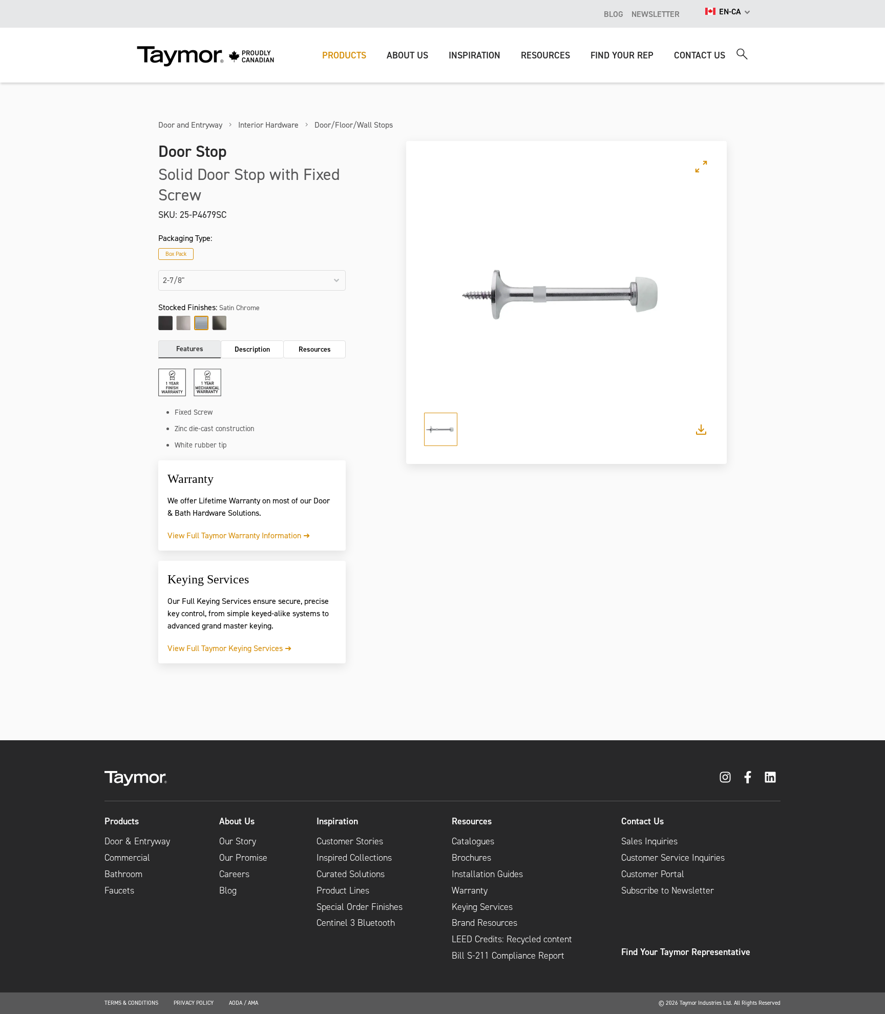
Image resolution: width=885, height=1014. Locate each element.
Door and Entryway (190, 124)
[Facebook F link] (748, 777)
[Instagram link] (725, 777)
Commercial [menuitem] (127, 857)
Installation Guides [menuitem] (487, 874)
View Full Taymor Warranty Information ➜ (238, 535)
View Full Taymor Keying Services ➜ (229, 648)
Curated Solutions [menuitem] (351, 874)
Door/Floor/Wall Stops (353, 124)
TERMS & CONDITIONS (131, 1002)
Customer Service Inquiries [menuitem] (673, 857)
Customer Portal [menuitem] (652, 874)
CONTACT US (699, 55)
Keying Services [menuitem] (482, 906)
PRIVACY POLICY (194, 1002)
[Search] (742, 54)
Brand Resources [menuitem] (484, 922)
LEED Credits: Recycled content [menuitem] (512, 939)
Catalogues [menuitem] (473, 841)
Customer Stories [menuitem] (350, 841)
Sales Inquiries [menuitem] (649, 841)
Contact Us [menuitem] (642, 821)
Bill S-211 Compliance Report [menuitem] (508, 955)
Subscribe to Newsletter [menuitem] (667, 890)
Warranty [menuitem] (470, 890)
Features (189, 348)
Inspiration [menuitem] (337, 821)
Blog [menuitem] (228, 890)
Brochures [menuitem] (471, 857)
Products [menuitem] (121, 821)
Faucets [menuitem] (119, 890)
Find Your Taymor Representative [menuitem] (685, 952)
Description (252, 349)
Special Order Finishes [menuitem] (360, 906)
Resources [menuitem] (472, 821)
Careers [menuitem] (234, 874)
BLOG (613, 14)
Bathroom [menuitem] (123, 874)
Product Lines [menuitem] (343, 890)
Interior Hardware (268, 124)
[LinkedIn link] (770, 777)
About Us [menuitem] (237, 821)
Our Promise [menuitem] (243, 857)
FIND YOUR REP (622, 55)
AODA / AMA (243, 1002)
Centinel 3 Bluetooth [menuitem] (356, 922)
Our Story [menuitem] (237, 841)
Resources (315, 349)
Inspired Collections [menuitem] (354, 857)
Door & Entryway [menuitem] (137, 841)
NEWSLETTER (655, 14)
